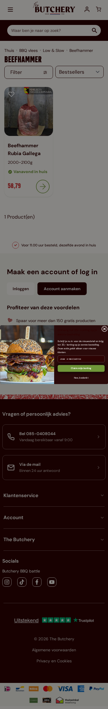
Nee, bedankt (81, 377)
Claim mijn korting (81, 368)
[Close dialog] (104, 328)
